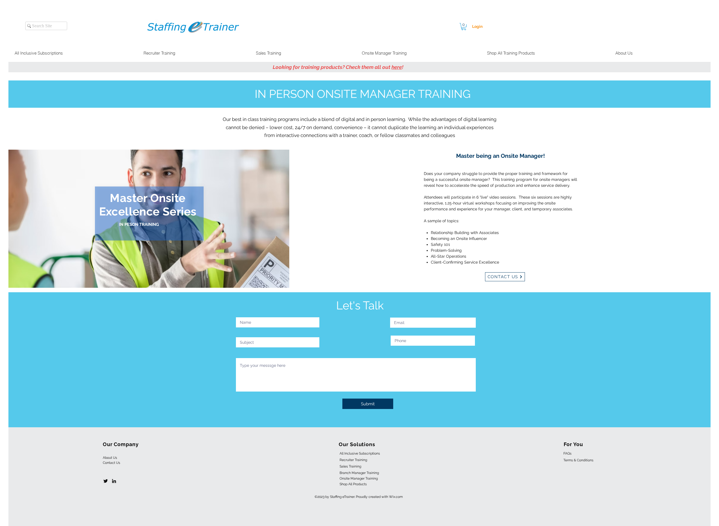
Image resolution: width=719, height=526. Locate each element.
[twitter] (105, 481)
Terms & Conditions (578, 460)
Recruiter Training (353, 460)
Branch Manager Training (359, 473)
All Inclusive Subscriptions (360, 453)
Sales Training (350, 466)
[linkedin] (114, 481)
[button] (463, 26)
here (397, 67)
